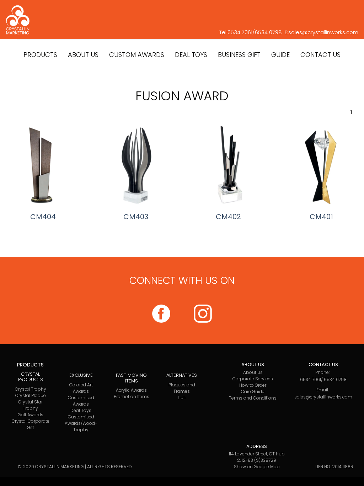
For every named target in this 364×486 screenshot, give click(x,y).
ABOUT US (83, 54)
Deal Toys (80, 410)
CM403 (135, 217)
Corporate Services (252, 379)
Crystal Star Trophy (30, 405)
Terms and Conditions (253, 398)
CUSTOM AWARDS (136, 54)
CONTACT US (320, 54)
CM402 (228, 217)
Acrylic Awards (131, 390)
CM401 (321, 217)
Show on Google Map (257, 467)
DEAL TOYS (191, 54)
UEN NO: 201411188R (334, 467)
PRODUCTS (40, 54)
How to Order (252, 385)
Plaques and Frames (181, 388)
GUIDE (280, 54)
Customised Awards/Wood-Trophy (81, 423)
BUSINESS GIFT (239, 54)
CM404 (43, 217)
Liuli (182, 398)
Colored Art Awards (81, 388)
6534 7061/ (241, 32)
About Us (253, 372)
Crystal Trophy (30, 389)
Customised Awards (81, 401)
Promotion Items (131, 396)
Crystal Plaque (30, 395)
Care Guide (252, 392)
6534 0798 (268, 32)
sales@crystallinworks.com (323, 32)
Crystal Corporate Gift (30, 424)
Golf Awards (30, 415)
